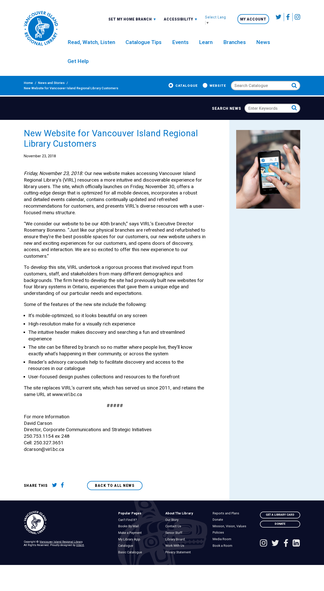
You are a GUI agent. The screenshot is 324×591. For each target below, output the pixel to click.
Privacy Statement (179, 552)
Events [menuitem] (180, 42)
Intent (80, 545)
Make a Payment (131, 533)
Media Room (223, 539)
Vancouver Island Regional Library (60, 541)
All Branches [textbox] (123, 19)
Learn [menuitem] (206, 42)
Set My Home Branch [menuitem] (130, 19)
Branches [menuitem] (234, 42)
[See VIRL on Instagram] (296, 17)
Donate (219, 519)
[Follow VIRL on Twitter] (278, 17)
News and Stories (51, 83)
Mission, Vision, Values (230, 526)
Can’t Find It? (128, 520)
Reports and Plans (227, 513)
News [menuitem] (263, 42)
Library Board (176, 539)
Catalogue (186, 85)
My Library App (130, 539)
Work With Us (176, 546)
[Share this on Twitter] (55, 485)
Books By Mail (129, 526)
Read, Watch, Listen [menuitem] (91, 42)
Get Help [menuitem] (78, 61)
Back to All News (114, 486)
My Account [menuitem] (253, 19)
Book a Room (223, 546)
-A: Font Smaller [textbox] (181, 19)
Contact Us (174, 526)
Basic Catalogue (131, 552)
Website (218, 85)
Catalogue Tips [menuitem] (143, 42)
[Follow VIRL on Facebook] (288, 17)
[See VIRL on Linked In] (296, 544)
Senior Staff (175, 533)
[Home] (67, 522)
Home (28, 83)
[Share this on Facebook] (64, 485)
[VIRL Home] (41, 28)
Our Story (173, 520)
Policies (219, 532)
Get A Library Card (280, 514)
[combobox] (132, 19)
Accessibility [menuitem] (181, 19)
